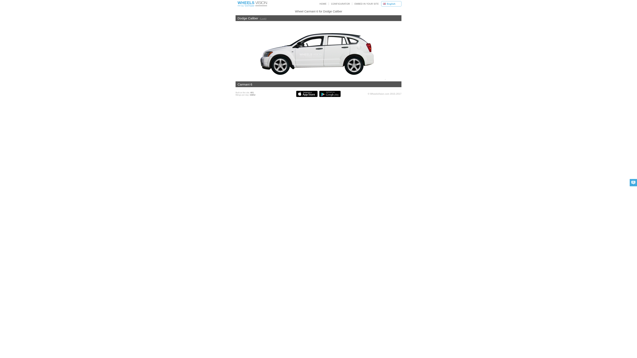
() (263, 18)
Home (322, 3)
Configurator (340, 3)
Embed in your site (366, 3)
